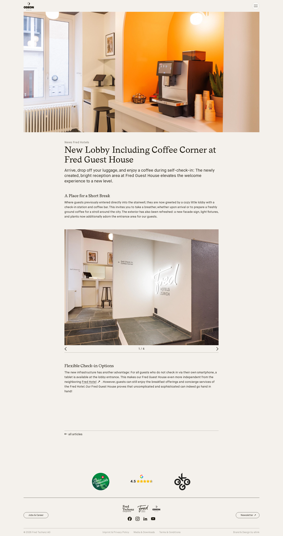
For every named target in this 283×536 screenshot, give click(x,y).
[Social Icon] (130, 519)
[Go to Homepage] (29, 6)
